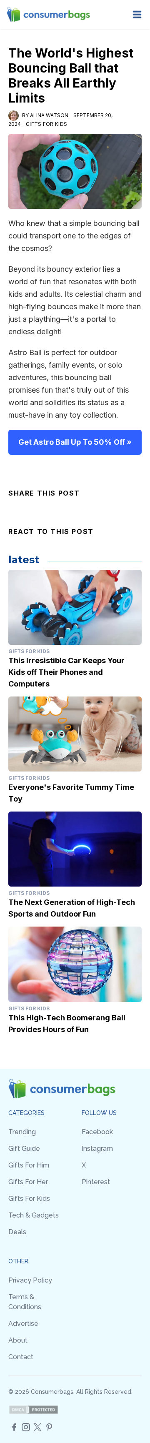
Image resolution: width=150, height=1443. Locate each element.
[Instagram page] (26, 1427)
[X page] (37, 1427)
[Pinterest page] (49, 1427)
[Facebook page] (14, 1427)
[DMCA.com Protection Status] (33, 1410)
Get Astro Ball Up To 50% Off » (75, 442)
